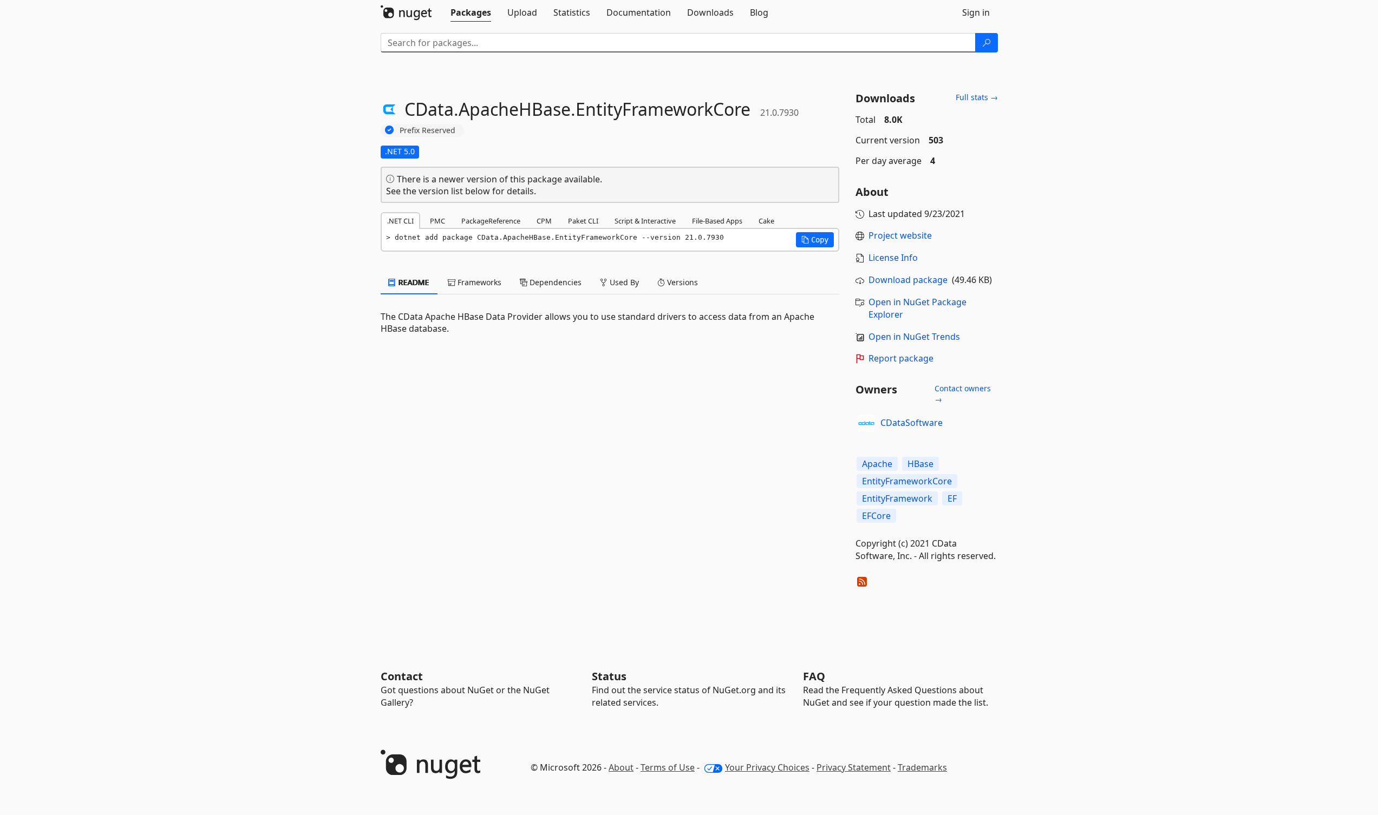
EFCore (876, 516)
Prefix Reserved (427, 130)
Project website (900, 235)
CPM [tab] (544, 221)
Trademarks (922, 767)
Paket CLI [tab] (583, 221)
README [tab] (412, 282)
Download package (908, 280)
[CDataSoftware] (866, 423)
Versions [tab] (681, 282)
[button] (815, 239)
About (621, 767)
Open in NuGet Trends (914, 337)
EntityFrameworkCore (907, 481)
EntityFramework (897, 498)
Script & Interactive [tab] (645, 221)
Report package (900, 358)
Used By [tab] (623, 282)
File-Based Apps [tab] (717, 221)
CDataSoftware (911, 423)
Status (609, 676)
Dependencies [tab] (554, 282)
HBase (920, 464)
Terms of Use (668, 767)
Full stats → (977, 97)
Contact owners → (963, 393)
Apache (877, 464)
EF (952, 498)
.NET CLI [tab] (400, 221)
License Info (893, 258)
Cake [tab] (766, 221)
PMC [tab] (437, 221)
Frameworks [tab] (478, 282)
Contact (402, 676)
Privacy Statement (854, 767)
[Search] (986, 42)
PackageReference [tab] (490, 221)
